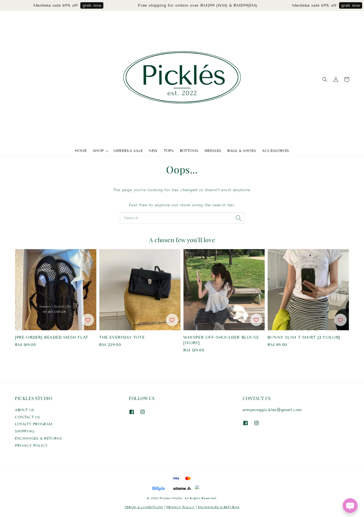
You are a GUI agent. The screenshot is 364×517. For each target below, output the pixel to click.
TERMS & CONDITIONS (144, 507)
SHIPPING (24, 431)
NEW (153, 151)
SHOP (98, 151)
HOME (81, 151)
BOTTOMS (189, 151)
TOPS (169, 151)
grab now (82, 5)
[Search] (238, 217)
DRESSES (213, 151)
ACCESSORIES (275, 151)
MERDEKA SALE (128, 151)
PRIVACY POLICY (31, 446)
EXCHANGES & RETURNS (38, 438)
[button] (324, 79)
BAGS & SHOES (241, 151)
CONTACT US (27, 417)
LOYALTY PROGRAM (33, 424)
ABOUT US (24, 410)
